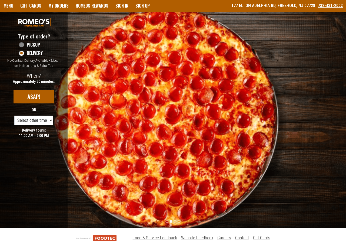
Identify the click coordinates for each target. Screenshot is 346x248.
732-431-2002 (330, 5)
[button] (34, 22)
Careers (224, 237)
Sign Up (142, 5)
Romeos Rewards (92, 5)
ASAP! (33, 97)
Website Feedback (197, 237)
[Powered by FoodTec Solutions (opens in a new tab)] (96, 237)
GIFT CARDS (30, 5)
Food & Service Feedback (155, 237)
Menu (8, 5)
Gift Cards (261, 237)
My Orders (58, 5)
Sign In (121, 5)
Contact (242, 237)
